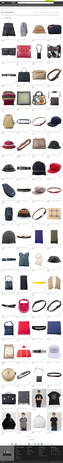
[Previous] (32, 12)
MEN (13, 2)
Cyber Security (29, 454)
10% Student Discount (19, 454)
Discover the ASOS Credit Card (43, 455)
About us (28, 448)
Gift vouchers (40, 450)
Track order (17, 450)
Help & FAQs (56, 0)
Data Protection (18, 457)
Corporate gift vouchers (42, 451)
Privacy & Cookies (53, 461)
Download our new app (49, 0)
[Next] (60, 12)
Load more (31, 439)
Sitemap (17, 455)
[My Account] (56, 2)
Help (16, 448)
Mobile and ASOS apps (42, 448)
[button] (51, 454)
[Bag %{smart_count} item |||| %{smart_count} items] (60, 2)
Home (2, 9)
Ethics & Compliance (18, 458)
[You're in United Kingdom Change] (60, 0)
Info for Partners (41, 454)
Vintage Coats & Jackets (44, 12)
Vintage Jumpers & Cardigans (54, 12)
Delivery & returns (18, 451)
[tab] (3, 5)
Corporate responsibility (30, 451)
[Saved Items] (58, 2)
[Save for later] (15, 37)
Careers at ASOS (29, 450)
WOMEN (8, 2)
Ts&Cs (57, 461)
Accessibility (60, 461)
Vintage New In (36, 12)
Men (5, 9)
